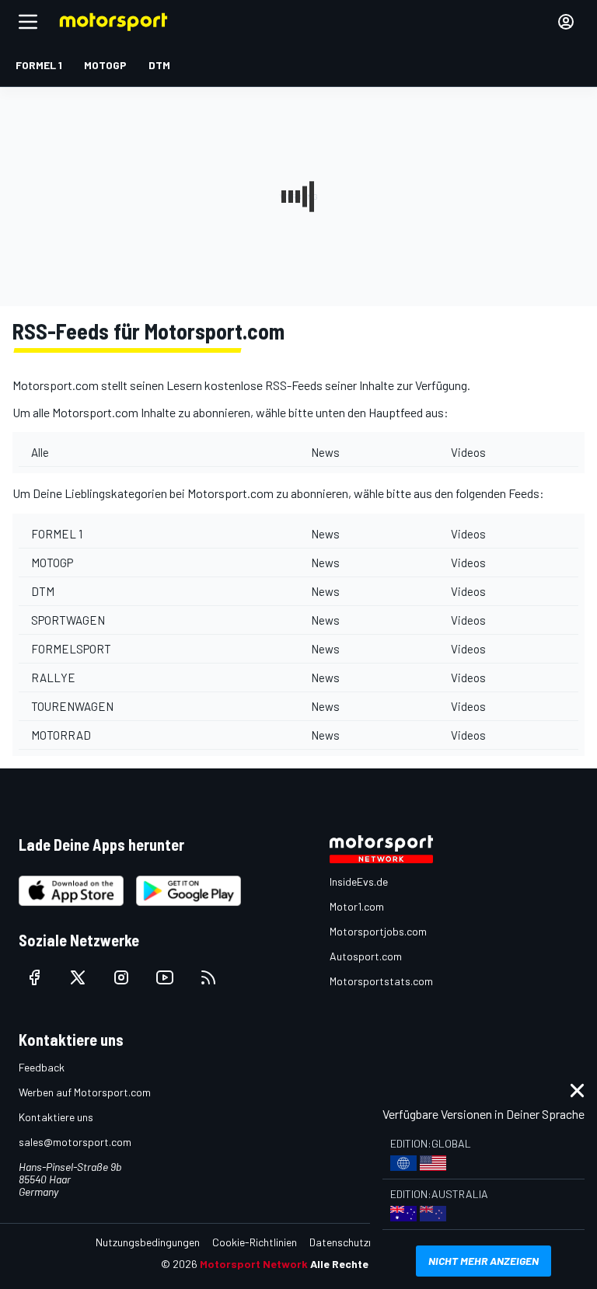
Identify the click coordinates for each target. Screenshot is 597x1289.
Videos (468, 452)
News (325, 452)
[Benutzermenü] (565, 21)
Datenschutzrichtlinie (358, 1242)
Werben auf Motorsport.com (85, 1092)
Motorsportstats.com (381, 981)
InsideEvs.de (359, 881)
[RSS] (208, 977)
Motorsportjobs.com (378, 931)
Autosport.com (366, 956)
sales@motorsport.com (75, 1141)
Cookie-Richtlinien (254, 1242)
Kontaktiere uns (56, 1117)
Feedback (42, 1067)
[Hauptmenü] (28, 21)
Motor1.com (357, 906)
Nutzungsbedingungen (148, 1242)
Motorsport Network (254, 1263)
